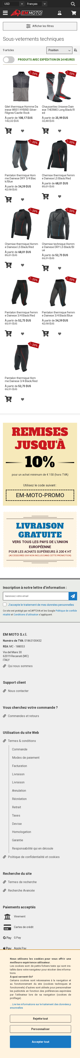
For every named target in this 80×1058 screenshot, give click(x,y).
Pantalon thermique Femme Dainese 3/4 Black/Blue (58, 314)
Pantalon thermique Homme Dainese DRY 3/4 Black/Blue (20, 178)
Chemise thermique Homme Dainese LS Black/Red (21, 245)
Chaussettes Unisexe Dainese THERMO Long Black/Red (58, 109)
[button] (13, 4)
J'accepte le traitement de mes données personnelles (41, 604)
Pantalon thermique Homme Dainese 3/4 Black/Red (21, 379)
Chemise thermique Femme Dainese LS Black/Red (58, 177)
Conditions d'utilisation (26, 614)
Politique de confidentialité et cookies (34, 857)
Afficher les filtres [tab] (43, 26)
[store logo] (27, 13)
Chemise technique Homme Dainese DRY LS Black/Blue (58, 247)
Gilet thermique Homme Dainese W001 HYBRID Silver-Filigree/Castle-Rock (21, 109)
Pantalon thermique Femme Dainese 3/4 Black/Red (21, 314)
